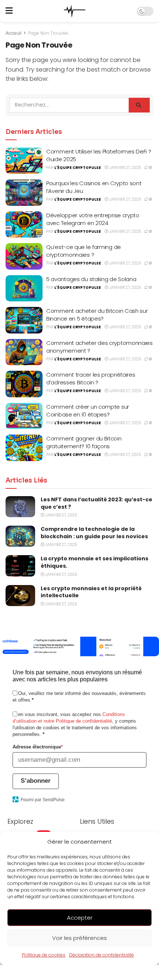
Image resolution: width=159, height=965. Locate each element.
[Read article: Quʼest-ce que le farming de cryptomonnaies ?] (24, 256)
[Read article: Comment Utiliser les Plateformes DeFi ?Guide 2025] (24, 161)
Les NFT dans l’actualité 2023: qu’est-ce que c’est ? (96, 503)
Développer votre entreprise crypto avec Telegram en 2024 (92, 219)
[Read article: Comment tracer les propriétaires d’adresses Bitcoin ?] (24, 384)
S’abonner (36, 780)
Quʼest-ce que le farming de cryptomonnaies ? (83, 251)
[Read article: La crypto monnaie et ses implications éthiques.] (20, 565)
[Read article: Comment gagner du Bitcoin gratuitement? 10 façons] (24, 448)
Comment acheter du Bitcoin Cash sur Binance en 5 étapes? (97, 314)
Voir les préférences (79, 938)
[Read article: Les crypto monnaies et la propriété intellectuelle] (20, 595)
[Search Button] (139, 105)
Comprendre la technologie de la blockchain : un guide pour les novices (94, 532)
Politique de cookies (43, 955)
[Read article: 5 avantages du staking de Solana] (24, 288)
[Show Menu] (9, 11)
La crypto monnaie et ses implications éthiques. (94, 562)
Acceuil (13, 33)
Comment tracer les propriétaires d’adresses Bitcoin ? (90, 378)
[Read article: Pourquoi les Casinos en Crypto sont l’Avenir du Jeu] (24, 192)
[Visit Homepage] (74, 11)
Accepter (79, 917)
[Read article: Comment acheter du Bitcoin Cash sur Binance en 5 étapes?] (24, 320)
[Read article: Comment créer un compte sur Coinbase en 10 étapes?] (24, 416)
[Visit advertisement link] (79, 646)
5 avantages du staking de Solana (91, 279)
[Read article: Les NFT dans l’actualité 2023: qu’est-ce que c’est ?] (20, 506)
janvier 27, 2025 (124, 167)
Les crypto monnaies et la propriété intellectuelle (91, 592)
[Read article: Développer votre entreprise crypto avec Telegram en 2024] (24, 224)
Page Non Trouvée (48, 33)
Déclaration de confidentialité (101, 955)
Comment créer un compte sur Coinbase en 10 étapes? (87, 410)
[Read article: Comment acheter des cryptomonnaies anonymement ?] (24, 352)
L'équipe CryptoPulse (77, 167)
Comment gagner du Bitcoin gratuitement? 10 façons (84, 442)
